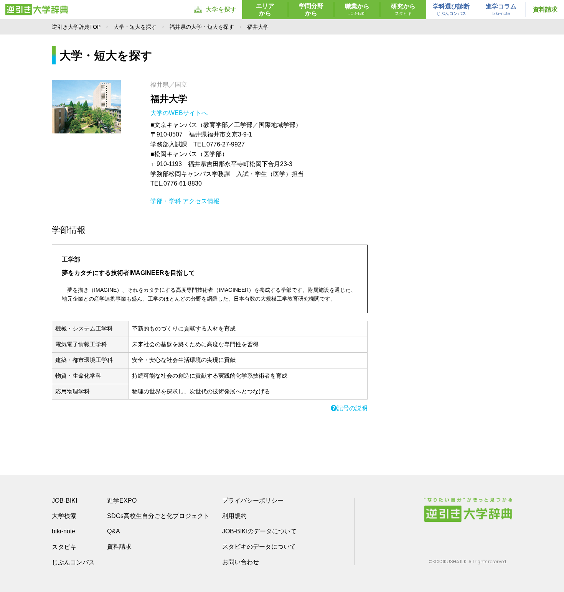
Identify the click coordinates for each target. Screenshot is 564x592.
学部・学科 (165, 201)
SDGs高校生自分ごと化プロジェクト (158, 516)
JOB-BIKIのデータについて (259, 531)
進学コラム (501, 9)
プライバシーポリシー (253, 500)
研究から (403, 9)
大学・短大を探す (135, 27)
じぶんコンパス (73, 562)
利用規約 (234, 516)
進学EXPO (122, 500)
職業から (357, 9)
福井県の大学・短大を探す (202, 27)
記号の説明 (352, 408)
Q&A (113, 531)
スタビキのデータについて (259, 546)
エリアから (265, 9)
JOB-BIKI (64, 500)
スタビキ (64, 547)
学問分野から (311, 9)
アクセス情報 (201, 201)
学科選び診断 (451, 9)
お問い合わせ (240, 562)
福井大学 (168, 99)
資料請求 (545, 9)
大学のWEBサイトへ (179, 113)
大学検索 (64, 516)
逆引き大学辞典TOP (76, 27)
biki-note (63, 531)
